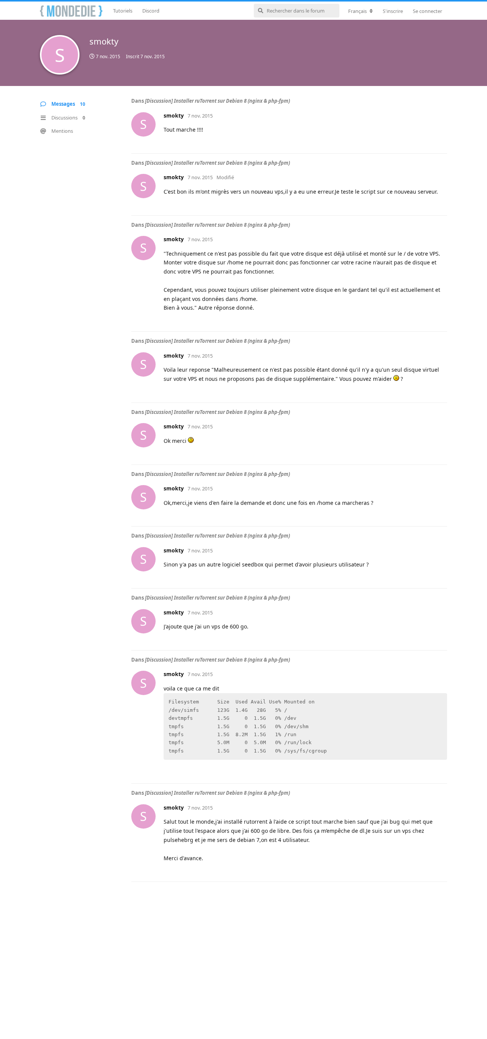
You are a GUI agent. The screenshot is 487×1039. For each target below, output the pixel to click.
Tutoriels (122, 10)
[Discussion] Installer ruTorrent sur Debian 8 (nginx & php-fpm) (217, 100)
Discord (150, 10)
